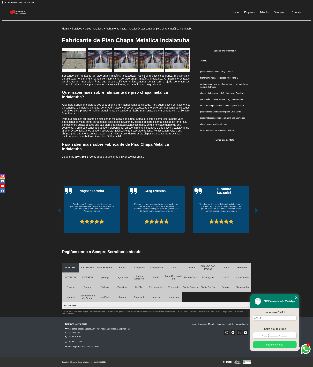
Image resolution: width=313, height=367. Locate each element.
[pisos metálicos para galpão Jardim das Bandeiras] (152, 60)
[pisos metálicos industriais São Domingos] (177, 60)
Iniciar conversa (274, 344)
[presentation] (54, 222)
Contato (296, 12)
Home (235, 12)
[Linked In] (239, 332)
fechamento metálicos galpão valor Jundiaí (219, 78)
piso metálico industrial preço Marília (216, 72)
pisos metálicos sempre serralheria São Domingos (222, 118)
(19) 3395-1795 (84, 156)
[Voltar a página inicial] (18, 13)
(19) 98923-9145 (74, 342)
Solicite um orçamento (225, 50)
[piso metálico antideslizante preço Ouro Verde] (126, 60)
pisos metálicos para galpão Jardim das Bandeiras (222, 93)
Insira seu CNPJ (275, 312)
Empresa (249, 12)
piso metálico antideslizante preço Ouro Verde (220, 112)
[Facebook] (233, 332)
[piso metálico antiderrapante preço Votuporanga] (100, 60)
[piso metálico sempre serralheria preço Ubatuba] (74, 60)
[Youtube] (245, 332)
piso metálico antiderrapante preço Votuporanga (221, 99)
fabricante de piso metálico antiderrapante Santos (222, 105)
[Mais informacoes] (307, 12)
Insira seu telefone (274, 329)
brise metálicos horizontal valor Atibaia (217, 130)
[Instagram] (226, 332)
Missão (264, 12)
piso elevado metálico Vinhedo (214, 124)
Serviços (279, 12)
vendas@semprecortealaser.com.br (83, 346)
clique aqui (103, 156)
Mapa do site (242, 324)
